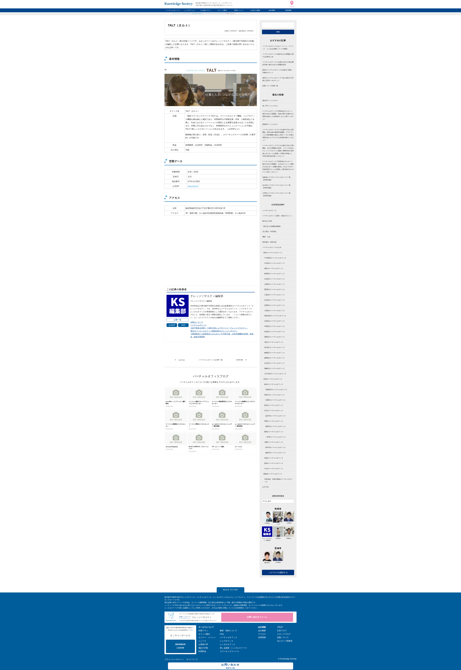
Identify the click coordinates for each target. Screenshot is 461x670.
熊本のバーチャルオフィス (273, 463)
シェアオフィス (189, 10)
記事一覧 (177, 320)
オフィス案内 (222, 10)
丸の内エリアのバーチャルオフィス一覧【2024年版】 (276, 186)
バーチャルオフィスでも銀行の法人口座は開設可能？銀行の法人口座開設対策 (278, 63)
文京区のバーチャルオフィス (274, 279)
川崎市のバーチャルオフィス (275, 400)
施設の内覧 (203, 648)
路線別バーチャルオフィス (272, 474)
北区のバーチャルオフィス (273, 342)
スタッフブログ (284, 634)
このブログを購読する (278, 572)
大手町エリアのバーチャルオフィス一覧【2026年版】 (276, 194)
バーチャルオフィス (173, 10)
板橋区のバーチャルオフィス (274, 353)
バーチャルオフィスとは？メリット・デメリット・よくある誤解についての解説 (278, 47)
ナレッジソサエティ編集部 (267, 539)
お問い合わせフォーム (257, 617)
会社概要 (262, 631)
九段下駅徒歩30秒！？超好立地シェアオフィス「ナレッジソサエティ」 (219, 328)
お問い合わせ (230, 666)
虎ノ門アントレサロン (270, 106)
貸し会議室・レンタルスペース (233, 648)
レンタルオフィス (227, 644)
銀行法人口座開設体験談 (272, 226)
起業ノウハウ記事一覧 (270, 86)
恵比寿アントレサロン (270, 100)
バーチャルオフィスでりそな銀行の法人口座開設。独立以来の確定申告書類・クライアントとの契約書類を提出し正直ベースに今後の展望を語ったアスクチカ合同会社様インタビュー (278, 135)
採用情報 (288, 10)
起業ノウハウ (283, 637)
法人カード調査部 (284, 641)
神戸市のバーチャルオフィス (275, 447)
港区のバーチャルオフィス (273, 268)
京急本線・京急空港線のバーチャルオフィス (278, 480)
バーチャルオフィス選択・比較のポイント (277, 216)
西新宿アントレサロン (270, 124)
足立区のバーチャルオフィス (274, 363)
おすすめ (265, 487)
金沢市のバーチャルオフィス (275, 416)
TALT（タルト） (231, 13)
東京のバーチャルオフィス (272, 253)
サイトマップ (192, 659)
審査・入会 (266, 237)
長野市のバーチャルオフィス (275, 426)
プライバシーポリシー (174, 659)
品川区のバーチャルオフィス (274, 300)
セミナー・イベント (207, 637)
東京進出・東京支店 (269, 242)
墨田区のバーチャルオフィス (274, 289)
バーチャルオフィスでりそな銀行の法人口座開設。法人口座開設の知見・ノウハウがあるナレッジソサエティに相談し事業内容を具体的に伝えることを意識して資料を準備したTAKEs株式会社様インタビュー (278, 151)
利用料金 (202, 651)
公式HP (172, 325)
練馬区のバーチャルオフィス (274, 358)
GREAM (239, 360)
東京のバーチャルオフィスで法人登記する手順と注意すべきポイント (278, 79)
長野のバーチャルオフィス (273, 421)
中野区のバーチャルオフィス (274, 326)
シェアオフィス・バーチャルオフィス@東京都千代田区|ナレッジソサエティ (192, 13)
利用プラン (203, 631)
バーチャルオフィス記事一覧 (211, 360)
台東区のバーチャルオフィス (274, 284)
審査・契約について (228, 631)
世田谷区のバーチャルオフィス (275, 316)
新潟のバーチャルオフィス (273, 405)
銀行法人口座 (267, 221)
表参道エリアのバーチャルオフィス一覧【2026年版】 (276, 178)
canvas (182, 360)
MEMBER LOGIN (180, 646)
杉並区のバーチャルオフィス (274, 331)
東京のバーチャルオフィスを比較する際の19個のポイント (277, 71)
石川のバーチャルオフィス (273, 410)
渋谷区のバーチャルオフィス (274, 321)
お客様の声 (203, 644)
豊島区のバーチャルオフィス (274, 337)
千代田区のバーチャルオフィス (275, 258)
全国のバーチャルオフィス (272, 379)
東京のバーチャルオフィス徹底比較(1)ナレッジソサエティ (214, 331)
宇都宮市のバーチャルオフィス (276, 389)
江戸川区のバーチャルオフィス (275, 374)
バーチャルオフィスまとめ (271, 247)
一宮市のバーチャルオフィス (275, 437)
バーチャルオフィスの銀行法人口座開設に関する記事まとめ (278, 55)
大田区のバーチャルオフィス (274, 310)
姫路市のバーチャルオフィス (275, 453)
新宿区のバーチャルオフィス (274, 274)
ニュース (202, 641)
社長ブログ (282, 631)
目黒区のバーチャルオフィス (274, 305)
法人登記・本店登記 (269, 231)
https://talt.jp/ (193, 186)
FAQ (222, 634)
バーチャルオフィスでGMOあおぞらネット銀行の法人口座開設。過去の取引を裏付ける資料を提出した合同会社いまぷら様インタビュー (278, 115)
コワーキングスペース (229, 651)
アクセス (262, 634)
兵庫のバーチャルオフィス (273, 442)
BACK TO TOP (230, 590)
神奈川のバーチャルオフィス (274, 395)
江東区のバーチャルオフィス (274, 295)
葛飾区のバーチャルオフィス (274, 368)
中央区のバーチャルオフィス (274, 263)
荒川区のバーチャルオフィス (274, 347)
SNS (183, 325)
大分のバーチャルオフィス (273, 468)
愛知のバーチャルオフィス (273, 432)
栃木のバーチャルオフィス (273, 384)
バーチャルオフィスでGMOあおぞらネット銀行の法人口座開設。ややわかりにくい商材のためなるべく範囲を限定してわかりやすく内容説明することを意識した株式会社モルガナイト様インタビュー (278, 166)
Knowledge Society (288, 659)
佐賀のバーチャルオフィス (273, 458)
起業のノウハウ (196, 322)
